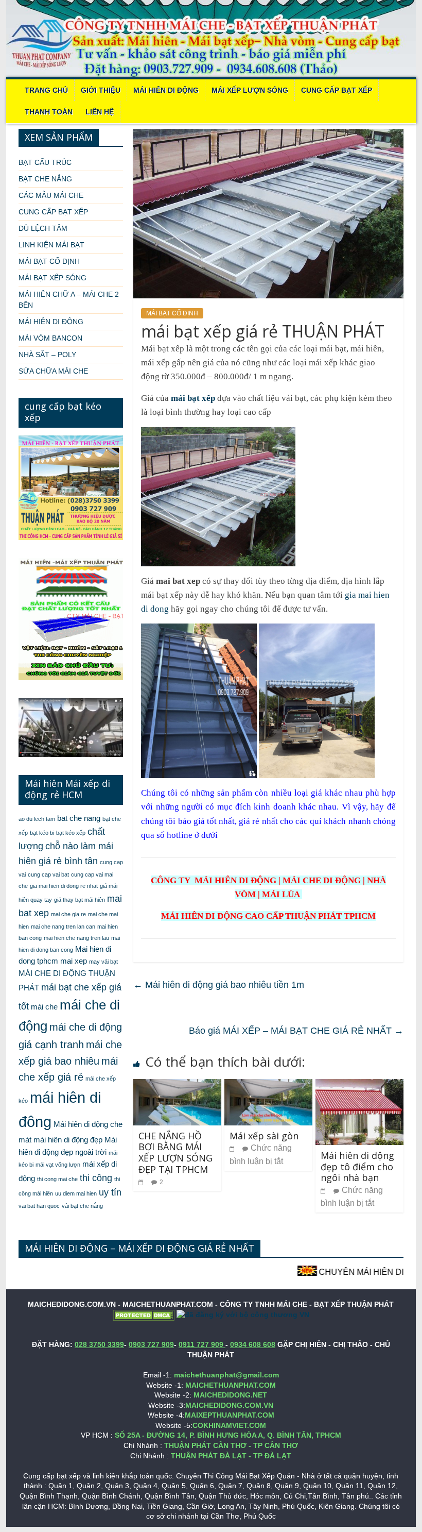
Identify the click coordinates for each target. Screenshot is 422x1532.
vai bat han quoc (39, 1206)
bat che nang (78, 818)
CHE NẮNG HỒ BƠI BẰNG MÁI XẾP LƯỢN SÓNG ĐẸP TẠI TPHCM (175, 1152)
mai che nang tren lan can (63, 926)
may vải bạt (103, 961)
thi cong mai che (57, 1179)
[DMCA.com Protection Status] (143, 1314)
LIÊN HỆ (99, 112)
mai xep (73, 961)
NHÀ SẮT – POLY (47, 354)
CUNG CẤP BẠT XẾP (336, 90)
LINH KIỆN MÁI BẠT (51, 245)
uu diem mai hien (76, 1193)
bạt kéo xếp (70, 833)
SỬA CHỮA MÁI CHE (53, 371)
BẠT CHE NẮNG (45, 179)
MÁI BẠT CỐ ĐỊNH (172, 313)
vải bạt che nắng (82, 1206)
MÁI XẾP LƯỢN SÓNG (250, 90)
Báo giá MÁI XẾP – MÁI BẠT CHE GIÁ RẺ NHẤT (296, 1030)
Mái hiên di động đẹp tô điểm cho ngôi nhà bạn (357, 1166)
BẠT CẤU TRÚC (45, 162)
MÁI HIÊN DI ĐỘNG (166, 90)
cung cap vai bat (48, 874)
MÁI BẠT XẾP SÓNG (52, 278)
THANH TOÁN (49, 112)
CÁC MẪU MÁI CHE (51, 195)
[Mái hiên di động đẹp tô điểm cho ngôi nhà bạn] (359, 1085)
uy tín (110, 1192)
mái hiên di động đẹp (67, 1140)
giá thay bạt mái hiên (79, 900)
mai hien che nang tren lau (76, 938)
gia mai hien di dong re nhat (64, 886)
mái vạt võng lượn (58, 1164)
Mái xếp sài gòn (264, 1136)
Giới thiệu (100, 90)
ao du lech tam (37, 819)
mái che (44, 1007)
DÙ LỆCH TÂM (43, 228)
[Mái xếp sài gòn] (268, 1085)
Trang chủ (46, 90)
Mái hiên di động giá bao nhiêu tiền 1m (218, 985)
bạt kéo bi (42, 833)
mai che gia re (68, 914)
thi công (96, 1178)
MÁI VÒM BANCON (50, 338)
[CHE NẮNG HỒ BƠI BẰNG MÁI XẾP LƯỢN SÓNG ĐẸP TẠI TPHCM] (177, 1085)
